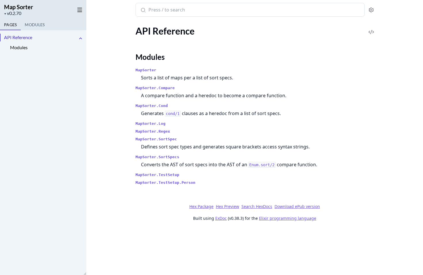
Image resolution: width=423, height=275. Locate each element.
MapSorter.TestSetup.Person (165, 182)
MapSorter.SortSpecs (157, 157)
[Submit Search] (142, 10)
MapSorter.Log (150, 123)
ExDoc (221, 218)
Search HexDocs (256, 206)
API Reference (18, 37)
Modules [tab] (35, 24)
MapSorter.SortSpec (156, 139)
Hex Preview (227, 206)
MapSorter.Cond (152, 106)
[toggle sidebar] (78, 9)
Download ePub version (297, 206)
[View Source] (371, 28)
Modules (19, 47)
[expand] (80, 38)
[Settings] (371, 10)
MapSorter (146, 70)
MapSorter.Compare (155, 88)
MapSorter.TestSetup (157, 175)
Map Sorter (18, 6)
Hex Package (201, 206)
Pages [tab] (10, 24)
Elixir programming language (287, 218)
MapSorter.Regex (153, 131)
